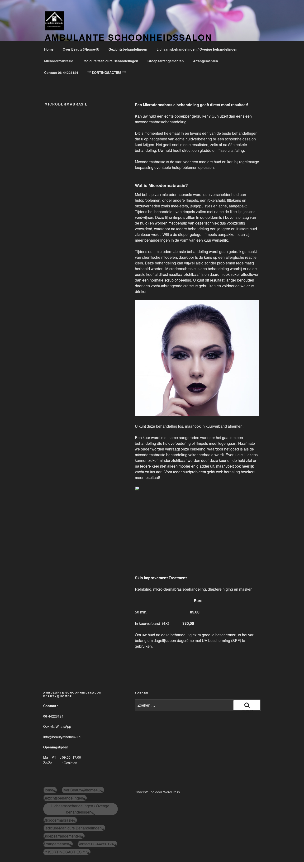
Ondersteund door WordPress (157, 792)
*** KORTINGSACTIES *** (106, 72)
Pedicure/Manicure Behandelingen (110, 60)
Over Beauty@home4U (81, 49)
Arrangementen (205, 60)
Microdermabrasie (58, 60)
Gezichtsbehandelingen (128, 49)
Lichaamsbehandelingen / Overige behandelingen (197, 49)
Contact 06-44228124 (61, 72)
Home (48, 49)
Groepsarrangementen (165, 60)
